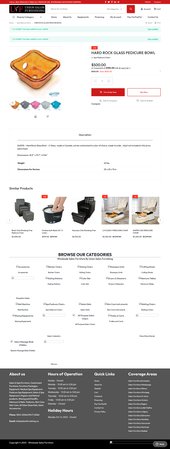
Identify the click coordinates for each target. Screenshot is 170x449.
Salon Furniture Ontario (138, 400)
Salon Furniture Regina (137, 404)
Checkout (98, 396)
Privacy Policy (100, 411)
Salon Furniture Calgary (138, 411)
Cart (96, 392)
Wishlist (148, 2)
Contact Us (153, 17)
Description (85, 134)
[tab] (85, 134)
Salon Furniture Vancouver (139, 423)
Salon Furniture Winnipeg (138, 392)
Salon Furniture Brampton (139, 381)
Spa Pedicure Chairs (24, 23)
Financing (99, 17)
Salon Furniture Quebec (138, 431)
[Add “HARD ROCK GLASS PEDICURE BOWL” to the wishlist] (144, 100)
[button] (111, 68)
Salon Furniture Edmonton (139, 415)
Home (54, 17)
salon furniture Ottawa (137, 388)
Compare (157, 2)
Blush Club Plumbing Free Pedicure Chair (22, 231)
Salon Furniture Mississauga (139, 384)
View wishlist (153, 29)
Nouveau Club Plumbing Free (84, 230)
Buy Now (144, 92)
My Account (115, 17)
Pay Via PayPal (134, 17)
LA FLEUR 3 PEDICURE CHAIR (115, 230)
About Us (67, 17)
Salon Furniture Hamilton (138, 419)
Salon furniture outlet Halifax (140, 408)
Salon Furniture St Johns (138, 396)
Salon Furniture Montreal (138, 427)
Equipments (83, 17)
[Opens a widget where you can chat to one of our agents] (160, 444)
